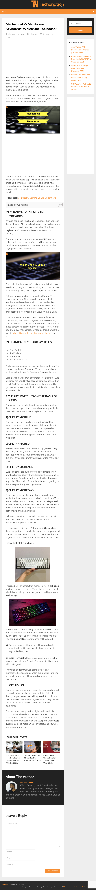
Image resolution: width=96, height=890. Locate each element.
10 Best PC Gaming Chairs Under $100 (37, 198)
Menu (4, 11)
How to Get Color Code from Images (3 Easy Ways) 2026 (80, 77)
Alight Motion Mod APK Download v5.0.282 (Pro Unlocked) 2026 (81, 59)
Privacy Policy (81, 887)
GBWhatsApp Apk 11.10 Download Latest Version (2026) (81, 87)
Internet (33, 34)
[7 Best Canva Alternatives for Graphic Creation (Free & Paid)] (51, 747)
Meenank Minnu (16, 34)
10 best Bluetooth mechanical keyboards (32, 333)
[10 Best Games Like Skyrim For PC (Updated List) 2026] (32, 747)
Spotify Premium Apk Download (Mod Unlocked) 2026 (79, 68)
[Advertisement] (33, 58)
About (65, 887)
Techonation (6, 884)
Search (80, 30)
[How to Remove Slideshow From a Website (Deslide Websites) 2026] (14, 747)
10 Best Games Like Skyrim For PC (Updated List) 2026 (32, 758)
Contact (72, 887)
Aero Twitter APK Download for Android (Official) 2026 (80, 50)
